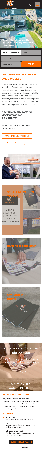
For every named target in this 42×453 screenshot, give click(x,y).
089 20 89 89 (30, 5)
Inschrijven (21, 371)
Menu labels (37, 4)
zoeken (31, 64)
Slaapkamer (7, 64)
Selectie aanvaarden (21, 448)
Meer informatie (8, 413)
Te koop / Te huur (10, 52)
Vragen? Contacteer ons (17, 136)
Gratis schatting (13, 142)
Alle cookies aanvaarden (21, 442)
